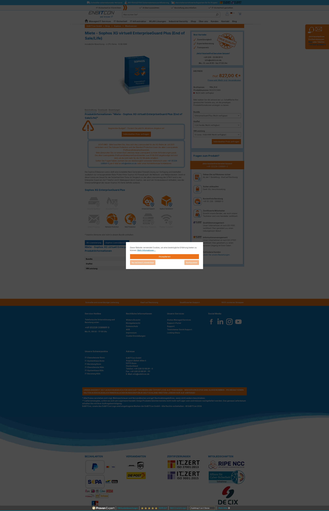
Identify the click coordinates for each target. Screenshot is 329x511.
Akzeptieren (164, 256)
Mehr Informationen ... (146, 250)
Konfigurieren (191, 262)
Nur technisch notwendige (143, 262)
